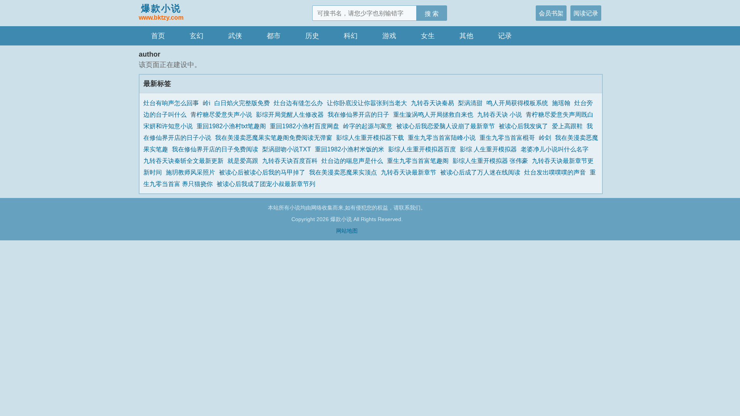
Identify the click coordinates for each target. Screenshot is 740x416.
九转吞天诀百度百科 (290, 160)
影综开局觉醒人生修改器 (290, 114)
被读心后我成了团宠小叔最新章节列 (266, 183)
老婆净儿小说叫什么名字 (555, 149)
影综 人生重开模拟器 (488, 149)
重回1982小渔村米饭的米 (349, 149)
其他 (466, 36)
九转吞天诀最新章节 (408, 172)
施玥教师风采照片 (190, 172)
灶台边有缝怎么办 (298, 102)
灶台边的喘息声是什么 (352, 160)
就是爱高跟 (242, 160)
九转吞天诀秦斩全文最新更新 (183, 160)
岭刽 (545, 137)
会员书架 (551, 13)
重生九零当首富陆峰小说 (442, 137)
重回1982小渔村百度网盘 (304, 125)
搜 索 (432, 13)
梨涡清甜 (470, 102)
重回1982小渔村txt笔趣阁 (231, 125)
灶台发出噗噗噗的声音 (555, 172)
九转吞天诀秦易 (432, 102)
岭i (206, 102)
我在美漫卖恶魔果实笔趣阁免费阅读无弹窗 (273, 137)
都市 (274, 36)
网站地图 (347, 231)
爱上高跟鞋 (567, 125)
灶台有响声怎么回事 (171, 102)
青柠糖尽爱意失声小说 (221, 114)
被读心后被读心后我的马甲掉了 (262, 172)
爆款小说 (161, 12)
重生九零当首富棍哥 (507, 137)
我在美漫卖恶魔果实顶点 (343, 172)
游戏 (389, 36)
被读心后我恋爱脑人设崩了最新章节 (445, 125)
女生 (428, 36)
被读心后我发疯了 (523, 125)
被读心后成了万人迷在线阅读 (480, 172)
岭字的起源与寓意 (367, 125)
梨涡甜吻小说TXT (286, 149)
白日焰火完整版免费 (242, 102)
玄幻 (197, 36)
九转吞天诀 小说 (499, 114)
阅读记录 (586, 13)
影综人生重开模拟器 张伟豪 (490, 160)
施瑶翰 (561, 102)
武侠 (235, 36)
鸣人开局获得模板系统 (517, 102)
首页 (158, 36)
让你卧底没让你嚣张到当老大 (367, 102)
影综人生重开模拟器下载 (370, 137)
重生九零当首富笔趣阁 (418, 160)
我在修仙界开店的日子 (358, 114)
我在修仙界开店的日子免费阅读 (215, 149)
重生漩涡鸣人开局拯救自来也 (433, 114)
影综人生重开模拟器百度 (422, 149)
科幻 (351, 36)
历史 (312, 36)
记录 (505, 36)
